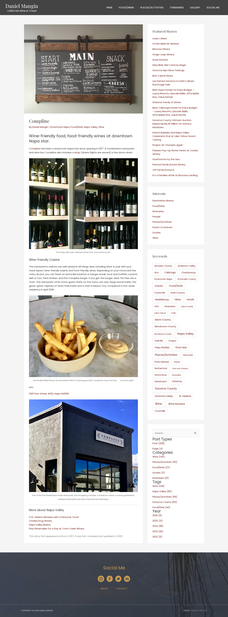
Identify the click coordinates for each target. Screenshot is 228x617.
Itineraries (177, 7)
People (156, 216)
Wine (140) (158, 456)
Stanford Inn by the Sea (166, 159)
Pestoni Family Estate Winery (169, 164)
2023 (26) (157, 531)
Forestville (159, 292)
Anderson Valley (186, 265)
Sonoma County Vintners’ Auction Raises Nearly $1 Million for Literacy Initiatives (171, 123)
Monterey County (163, 333)
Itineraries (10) (160, 478)
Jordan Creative (198, 610)
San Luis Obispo (180, 368)
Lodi (173, 312)
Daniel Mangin (21, 5)
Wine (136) (158, 486)
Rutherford (161, 368)
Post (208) (158, 443)
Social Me (212, 7)
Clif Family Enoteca (163, 169)
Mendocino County (165, 326)
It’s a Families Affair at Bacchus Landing (175, 175)
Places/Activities (152, 7)
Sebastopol (160, 381)
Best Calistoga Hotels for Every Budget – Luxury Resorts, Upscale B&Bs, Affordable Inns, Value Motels (174, 111)
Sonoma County (166, 388)
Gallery (195, 7)
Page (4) (157, 448)
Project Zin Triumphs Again (167, 145)
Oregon (172, 340)
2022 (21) (157, 536)
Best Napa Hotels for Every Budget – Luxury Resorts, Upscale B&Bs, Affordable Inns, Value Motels (175, 93)
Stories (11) (158, 472)
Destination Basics (163, 200)
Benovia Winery (161, 49)
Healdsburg (162, 299)
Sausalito (176, 374)
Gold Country (177, 292)
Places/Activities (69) (164, 496)
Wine (109, 7)
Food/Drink (126, 7)
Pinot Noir (181, 347)
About (104, 588)
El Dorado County (187, 279)
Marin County (163, 319)
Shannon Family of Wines (166, 102)
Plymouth (188, 355)
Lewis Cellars (159, 38)
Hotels (190, 299)
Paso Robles (162, 347)
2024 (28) (157, 526)
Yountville (160, 410)
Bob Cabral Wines (162, 75)
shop (77, 152)
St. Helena (185, 396)
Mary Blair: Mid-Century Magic (169, 65)
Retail (177, 361)
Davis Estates (160, 59)
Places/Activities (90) (164, 462)
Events (159, 285)
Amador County (163, 265)
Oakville (158, 340)
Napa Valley (90, 127)
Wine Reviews (176, 404)
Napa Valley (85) (162, 491)
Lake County (187, 306)
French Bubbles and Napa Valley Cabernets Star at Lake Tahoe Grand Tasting (173, 136)
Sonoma (177, 381)
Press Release (161, 361)
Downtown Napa (59, 127)
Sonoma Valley (164, 396)
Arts (156, 272)
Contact (121, 588)
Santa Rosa (160, 374)
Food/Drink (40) (161, 507)
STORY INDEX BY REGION (165, 43)
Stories (156, 232)
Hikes (177, 299)
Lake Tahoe (160, 313)
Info (157, 306)
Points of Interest (162, 227)
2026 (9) (157, 515)
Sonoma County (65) (164, 502)
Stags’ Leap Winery (163, 54)
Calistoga (170, 272)
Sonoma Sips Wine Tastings (168, 70)
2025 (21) (157, 520)
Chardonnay (188, 272)
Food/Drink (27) (161, 467)
